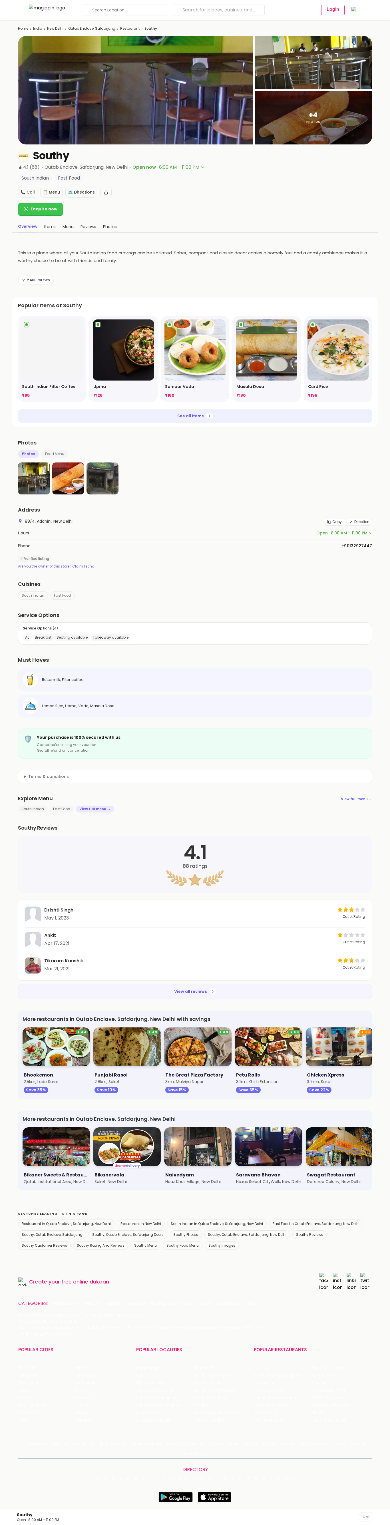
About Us (60, 1443)
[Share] (106, 192)
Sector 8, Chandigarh (157, 1390)
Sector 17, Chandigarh (215, 1390)
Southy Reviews (309, 1234)
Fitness (157, 1303)
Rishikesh (27, 1413)
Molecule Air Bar (269, 1390)
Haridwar (84, 1420)
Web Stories (195, 1453)
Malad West (148, 1413)
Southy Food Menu (182, 1245)
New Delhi (55, 28)
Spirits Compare (147, 1443)
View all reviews (190, 991)
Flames (319, 1382)
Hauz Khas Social (328, 1420)
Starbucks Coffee (271, 1405)
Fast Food (62, 595)
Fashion (113, 1303)
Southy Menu (145, 1245)
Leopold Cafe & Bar (331, 1405)
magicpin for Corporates (304, 1443)
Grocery (135, 1303)
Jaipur (24, 1390)
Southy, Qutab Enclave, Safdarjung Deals (128, 1234)
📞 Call (28, 192)
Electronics (182, 1303)
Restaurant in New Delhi (140, 1223)
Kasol (23, 1420)
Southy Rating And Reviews (100, 1245)
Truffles (261, 1368)
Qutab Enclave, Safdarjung (91, 28)
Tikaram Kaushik (63, 960)
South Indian (33, 595)
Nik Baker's (264, 1382)
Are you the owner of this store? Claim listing (56, 566)
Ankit (50, 935)
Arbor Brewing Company (278, 1375)
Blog (103, 1443)
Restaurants (66, 1303)
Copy (337, 521)
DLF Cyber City (150, 1382)
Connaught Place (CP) (216, 1413)
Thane (82, 1405)
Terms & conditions (48, 776)
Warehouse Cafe (329, 1390)
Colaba (201, 1405)
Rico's (317, 1413)
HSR (139, 1375)
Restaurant (130, 28)
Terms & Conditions (185, 1443)
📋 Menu (51, 192)
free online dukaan (85, 1281)
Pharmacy (228, 1303)
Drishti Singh (58, 910)
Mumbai (84, 1398)
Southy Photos (185, 1234)
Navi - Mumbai (32, 1405)
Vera (336, 1443)
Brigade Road (207, 1368)
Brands (269, 1443)
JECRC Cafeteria (328, 1398)
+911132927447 (356, 546)
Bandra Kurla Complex (158, 1405)
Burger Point (324, 1375)
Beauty (92, 1303)
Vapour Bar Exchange (275, 1398)
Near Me (119, 1443)
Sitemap (215, 1443)
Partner (252, 1443)
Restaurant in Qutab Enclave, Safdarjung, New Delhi (66, 1223)
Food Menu (54, 453)
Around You (83, 1443)
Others (293, 1478)
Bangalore (28, 1375)
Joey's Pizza (265, 1413)
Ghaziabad (29, 1382)
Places (234, 1443)
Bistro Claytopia (327, 1368)
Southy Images (221, 1245)
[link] (52, 359)
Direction (361, 521)
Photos (28, 453)
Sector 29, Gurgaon (213, 1375)
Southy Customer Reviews (44, 1245)
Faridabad (86, 1382)
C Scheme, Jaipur (211, 1398)
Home (23, 28)
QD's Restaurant (270, 1420)
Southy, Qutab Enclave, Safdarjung (52, 1234)
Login (333, 9)
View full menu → (356, 798)
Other (251, 1303)
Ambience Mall (208, 1382)
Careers (357, 1443)
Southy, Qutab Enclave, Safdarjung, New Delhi (247, 1234)
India (37, 28)
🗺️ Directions (81, 192)
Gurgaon (84, 1368)
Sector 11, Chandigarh (157, 1398)
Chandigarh (87, 1375)
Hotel (206, 1303)
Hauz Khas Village (153, 1420)
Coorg (82, 1413)
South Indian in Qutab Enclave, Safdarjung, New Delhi (217, 1223)
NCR (80, 1390)
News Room (36, 1443)
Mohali (24, 1398)
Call (366, 1516)
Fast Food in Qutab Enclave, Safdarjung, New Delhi (316, 1223)
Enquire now (44, 209)
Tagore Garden (209, 1420)
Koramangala (149, 1368)
